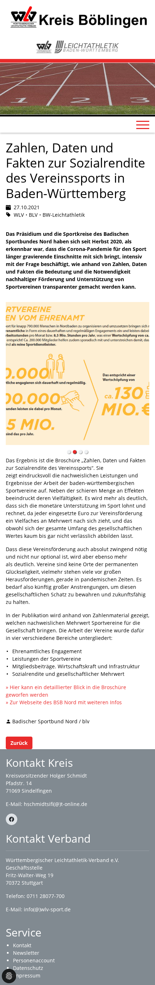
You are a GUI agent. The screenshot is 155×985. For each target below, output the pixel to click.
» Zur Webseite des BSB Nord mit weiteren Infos (64, 702)
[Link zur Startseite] (77, 16)
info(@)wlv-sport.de (47, 909)
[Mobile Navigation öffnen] (142, 124)
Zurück (19, 742)
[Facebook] (11, 819)
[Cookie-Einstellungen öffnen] (9, 976)
